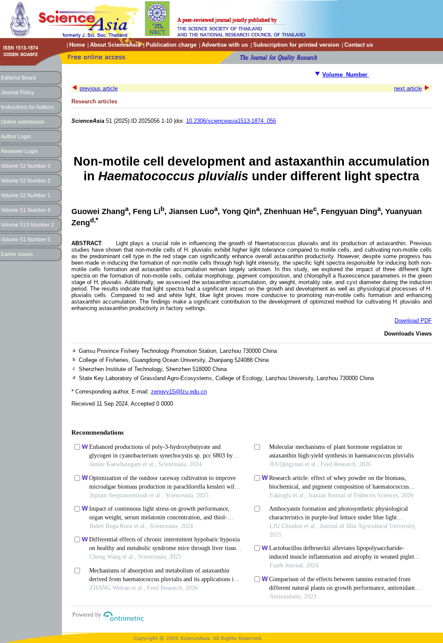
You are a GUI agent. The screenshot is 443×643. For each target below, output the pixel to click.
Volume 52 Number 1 (26, 195)
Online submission (23, 122)
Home (77, 45)
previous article (99, 88)
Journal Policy (17, 93)
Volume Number (345, 74)
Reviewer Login (19, 151)
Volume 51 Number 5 (26, 240)
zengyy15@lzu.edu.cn (179, 391)
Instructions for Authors (27, 107)
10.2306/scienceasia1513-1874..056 (231, 121)
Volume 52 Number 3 (26, 166)
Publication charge (171, 45)
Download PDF (413, 320)
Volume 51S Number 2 (27, 225)
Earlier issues (17, 254)
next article (408, 88)
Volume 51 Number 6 (26, 210)
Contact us (358, 45)
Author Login (16, 137)
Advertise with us (225, 45)
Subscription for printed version (296, 45)
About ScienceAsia (115, 45)
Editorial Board (18, 78)
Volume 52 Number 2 (26, 181)
